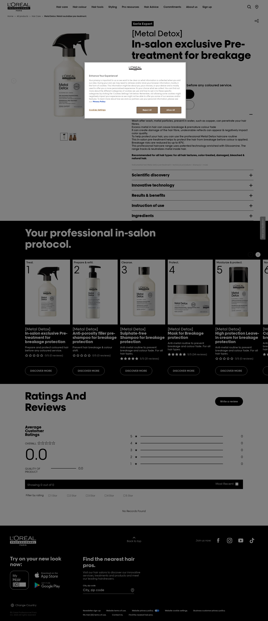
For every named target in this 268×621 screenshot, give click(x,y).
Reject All (147, 110)
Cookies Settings (97, 110)
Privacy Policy (99, 101)
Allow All (170, 110)
